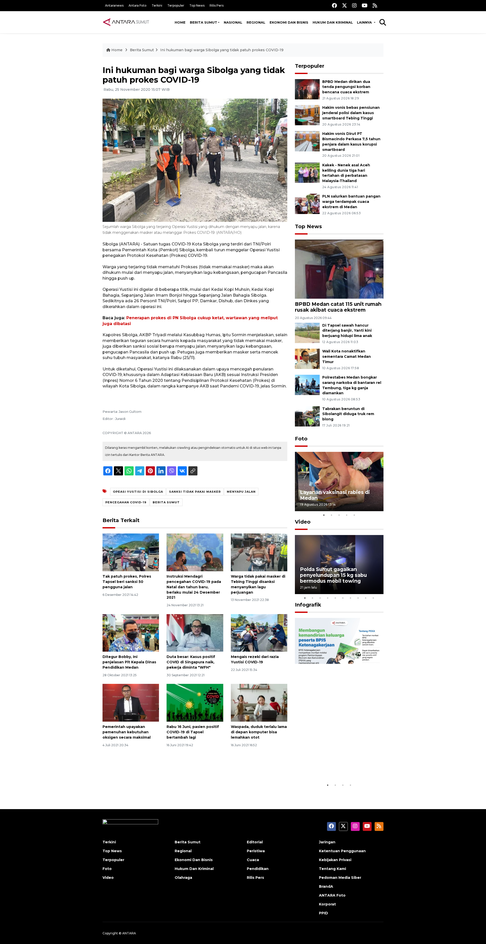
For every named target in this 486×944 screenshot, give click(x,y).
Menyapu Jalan (241, 491)
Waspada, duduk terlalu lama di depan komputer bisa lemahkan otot (259, 732)
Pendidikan (258, 868)
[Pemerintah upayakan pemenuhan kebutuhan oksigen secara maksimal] (131, 702)
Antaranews (114, 5)
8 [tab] (358, 597)
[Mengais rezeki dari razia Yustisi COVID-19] (259, 632)
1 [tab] (324, 515)
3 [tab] (339, 515)
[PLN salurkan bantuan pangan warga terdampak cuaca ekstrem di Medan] (307, 203)
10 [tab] (373, 597)
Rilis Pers (217, 5)
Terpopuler (175, 5)
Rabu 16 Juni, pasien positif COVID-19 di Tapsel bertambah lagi (193, 732)
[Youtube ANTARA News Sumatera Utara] (365, 5)
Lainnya (365, 22)
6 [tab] (343, 597)
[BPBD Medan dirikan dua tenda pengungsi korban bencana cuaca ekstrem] (307, 88)
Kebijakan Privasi (335, 860)
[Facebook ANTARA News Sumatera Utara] (334, 5)
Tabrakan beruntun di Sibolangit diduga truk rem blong (348, 414)
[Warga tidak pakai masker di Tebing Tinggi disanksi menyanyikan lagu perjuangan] (259, 552)
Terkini (157, 5)
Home (180, 22)
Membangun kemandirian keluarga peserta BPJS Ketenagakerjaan (333, 762)
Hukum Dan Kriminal (194, 868)
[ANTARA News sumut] (128, 22)
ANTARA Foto (332, 895)
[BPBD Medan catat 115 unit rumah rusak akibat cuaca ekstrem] (339, 268)
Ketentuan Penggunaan (342, 851)
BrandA (326, 886)
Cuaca (253, 860)
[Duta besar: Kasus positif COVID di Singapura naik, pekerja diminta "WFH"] (195, 632)
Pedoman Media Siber (340, 877)
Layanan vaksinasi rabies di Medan (335, 495)
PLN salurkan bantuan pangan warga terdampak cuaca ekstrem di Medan (351, 201)
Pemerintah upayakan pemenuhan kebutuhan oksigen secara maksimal (127, 732)
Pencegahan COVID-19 (126, 502)
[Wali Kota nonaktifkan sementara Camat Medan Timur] (307, 358)
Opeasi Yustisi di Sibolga (138, 491)
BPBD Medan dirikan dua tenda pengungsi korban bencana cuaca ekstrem (346, 87)
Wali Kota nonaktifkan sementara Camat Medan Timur (346, 356)
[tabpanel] (339, 481)
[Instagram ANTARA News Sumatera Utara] (354, 5)
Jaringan (327, 842)
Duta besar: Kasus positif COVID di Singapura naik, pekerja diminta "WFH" (191, 662)
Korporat (327, 904)
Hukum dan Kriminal (333, 22)
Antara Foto (138, 5)
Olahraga (183, 877)
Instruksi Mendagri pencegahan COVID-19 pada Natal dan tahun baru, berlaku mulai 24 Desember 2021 (194, 587)
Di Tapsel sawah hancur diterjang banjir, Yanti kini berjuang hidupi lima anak (347, 330)
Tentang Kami (332, 868)
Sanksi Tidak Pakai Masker (195, 491)
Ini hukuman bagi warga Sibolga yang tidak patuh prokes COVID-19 (222, 50)
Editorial (255, 842)
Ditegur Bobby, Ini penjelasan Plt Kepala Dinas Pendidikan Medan (129, 662)
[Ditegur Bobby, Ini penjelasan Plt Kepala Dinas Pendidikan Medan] (131, 632)
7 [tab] (350, 597)
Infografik (308, 605)
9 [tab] (365, 597)
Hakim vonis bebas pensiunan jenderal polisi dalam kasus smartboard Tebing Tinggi (351, 112)
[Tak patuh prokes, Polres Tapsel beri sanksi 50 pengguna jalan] (131, 552)
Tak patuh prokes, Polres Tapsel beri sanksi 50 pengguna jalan (127, 581)
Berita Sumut (203, 22)
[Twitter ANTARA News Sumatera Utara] (344, 5)
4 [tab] (346, 515)
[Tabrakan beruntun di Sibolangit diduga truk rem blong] (307, 416)
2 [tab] (331, 515)
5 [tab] (354, 515)
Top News (197, 5)
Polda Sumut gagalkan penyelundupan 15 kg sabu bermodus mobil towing (333, 575)
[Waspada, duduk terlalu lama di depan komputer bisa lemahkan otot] (259, 702)
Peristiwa (256, 851)
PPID (323, 913)
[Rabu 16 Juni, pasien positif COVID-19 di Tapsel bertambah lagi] (195, 702)
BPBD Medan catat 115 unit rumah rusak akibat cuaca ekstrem (338, 307)
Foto (301, 439)
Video (303, 522)
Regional (256, 22)
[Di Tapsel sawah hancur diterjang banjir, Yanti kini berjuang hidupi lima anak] (307, 332)
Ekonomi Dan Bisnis (289, 22)
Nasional (233, 22)
